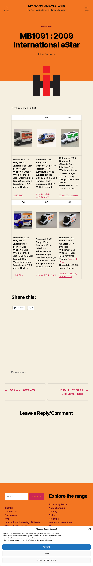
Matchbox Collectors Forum (46, 6)
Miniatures (46, 26)
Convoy (53, 511)
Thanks (9, 508)
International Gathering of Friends (22, 522)
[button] (89, 529)
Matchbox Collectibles (60, 522)
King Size (54, 519)
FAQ (7, 518)
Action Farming (57, 508)
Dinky (52, 515)
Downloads (11, 515)
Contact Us (10, 511)
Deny (46, 553)
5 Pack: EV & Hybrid (46, 275)
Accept (46, 547)
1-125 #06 (18, 195)
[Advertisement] (46, 345)
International (20, 372)
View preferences (46, 560)
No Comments (48, 54)
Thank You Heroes (68, 195)
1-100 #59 (18, 275)
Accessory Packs (58, 504)
